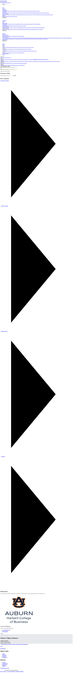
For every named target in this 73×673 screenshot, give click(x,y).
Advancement (12, 14)
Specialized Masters (5, 26)
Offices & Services (5, 13)
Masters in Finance (13, 27)
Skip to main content (3, 0)
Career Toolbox (16, 49)
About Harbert (4, 10)
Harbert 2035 (16, 11)
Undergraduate (4, 23)
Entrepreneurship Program (27, 29)
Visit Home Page (5, 631)
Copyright (2, 670)
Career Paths (35, 24)
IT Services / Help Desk (36, 14)
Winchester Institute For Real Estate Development (40, 38)
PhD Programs (4, 29)
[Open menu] (3, 56)
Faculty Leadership (5, 35)
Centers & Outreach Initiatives (17, 63)
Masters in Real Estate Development (38, 27)
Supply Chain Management (44, 12)
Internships (38, 24)
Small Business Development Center (9, 38)
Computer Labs (4, 49)
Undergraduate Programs (4, 61)
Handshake (4, 52)
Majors (19, 24)
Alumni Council (25, 11)
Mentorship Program (15, 47)
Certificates (9, 29)
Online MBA (10, 25)
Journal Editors (21, 36)
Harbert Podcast (10, 16)
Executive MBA (14, 25)
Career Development (43, 14)
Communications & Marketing (19, 14)
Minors (21, 24)
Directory (3, 15)
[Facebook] (0, 635)
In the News (4, 34)
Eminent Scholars (16, 36)
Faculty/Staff (5, 663)
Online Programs (25, 24)
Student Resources (22, 49)
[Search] (1, 56)
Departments (7, 59)
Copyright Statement (11, 671)
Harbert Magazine (5, 16)
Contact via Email (5, 630)
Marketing (27, 12)
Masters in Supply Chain (29, 27)
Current (3, 43)
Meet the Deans (20, 11)
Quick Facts (11, 11)
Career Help (4, 657)
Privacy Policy (3, 671)
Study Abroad (30, 24)
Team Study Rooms (10, 49)
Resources (4, 65)
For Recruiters (7, 2)
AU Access (13, 52)
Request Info (4, 20)
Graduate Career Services (28, 14)
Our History (15, 16)
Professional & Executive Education (37, 29)
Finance (11, 12)
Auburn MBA (10, 61)
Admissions (4, 24)
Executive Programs (14, 29)
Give (10, 2)
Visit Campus (2, 2)
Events (3, 8)
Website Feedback (19, 671)
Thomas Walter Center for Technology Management (23, 38)
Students (2, 64)
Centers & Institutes (5, 37)
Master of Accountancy (6, 27)
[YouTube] (2, 635)
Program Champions (28, 49)
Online (3, 45)
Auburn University (5, 668)
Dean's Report (30, 11)
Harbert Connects (9, 52)
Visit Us (3, 21)
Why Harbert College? (5, 11)
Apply (3, 22)
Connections (8, 65)
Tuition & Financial (9, 24)
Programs (4, 17)
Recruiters (4, 664)
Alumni (3, 54)
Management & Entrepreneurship (35, 12)
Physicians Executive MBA (21, 25)
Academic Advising (50, 14)
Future (3, 44)
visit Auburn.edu (4, 1)
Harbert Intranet (4, 39)
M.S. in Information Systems (20, 27)
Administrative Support (6, 14)
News (3, 7)
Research (4, 30)
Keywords (2, 75)
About (4, 4)
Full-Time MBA (4, 25)
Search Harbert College (4, 67)
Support (1, 65)
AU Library (17, 52)
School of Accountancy (6, 12)
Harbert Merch (21, 52)
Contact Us (4, 9)
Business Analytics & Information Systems (19, 12)
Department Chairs (10, 36)
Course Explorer (15, 24)
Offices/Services (11, 59)
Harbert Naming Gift (36, 11)
